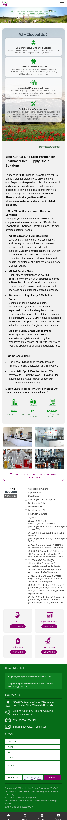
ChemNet (12, 800)
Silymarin (32, 517)
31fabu (44, 800)
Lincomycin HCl (35, 506)
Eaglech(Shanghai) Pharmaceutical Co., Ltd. (30, 676)
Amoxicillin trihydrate (38, 489)
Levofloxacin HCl (36, 510)
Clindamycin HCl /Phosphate (42, 499)
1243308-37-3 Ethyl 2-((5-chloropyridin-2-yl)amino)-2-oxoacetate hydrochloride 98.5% (44, 563)
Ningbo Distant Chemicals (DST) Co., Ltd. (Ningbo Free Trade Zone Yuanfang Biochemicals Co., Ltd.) (32, 791)
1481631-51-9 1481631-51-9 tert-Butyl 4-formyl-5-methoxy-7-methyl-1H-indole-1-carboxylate (45, 579)
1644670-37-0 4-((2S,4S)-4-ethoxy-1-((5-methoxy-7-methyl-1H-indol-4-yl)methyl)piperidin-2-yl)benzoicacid (46, 600)
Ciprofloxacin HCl (36, 492)
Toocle (37, 800)
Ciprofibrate (34, 496)
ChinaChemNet (25, 800)
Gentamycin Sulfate (37, 503)
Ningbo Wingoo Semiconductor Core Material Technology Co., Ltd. (30, 685)
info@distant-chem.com (34, 726)
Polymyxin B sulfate (37, 513)
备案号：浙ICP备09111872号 (19, 807)
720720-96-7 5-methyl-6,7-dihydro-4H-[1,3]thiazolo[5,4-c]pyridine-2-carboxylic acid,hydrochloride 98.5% (45, 554)
